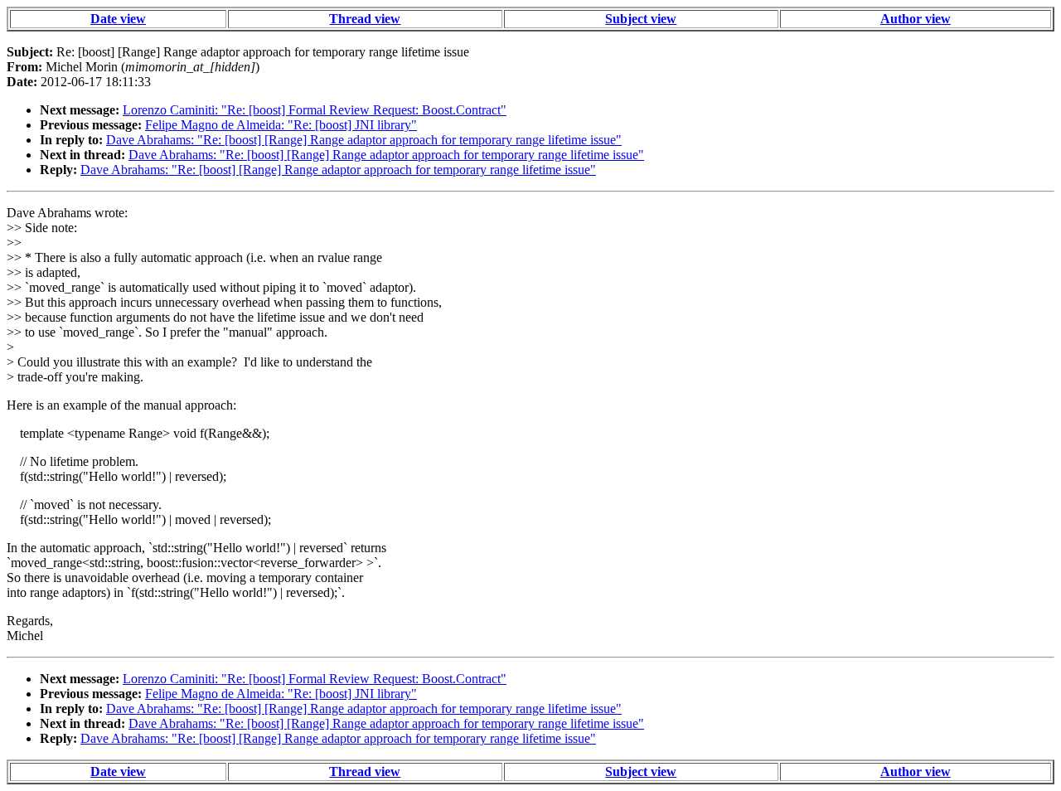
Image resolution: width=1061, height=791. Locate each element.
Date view (118, 19)
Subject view (640, 19)
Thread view (364, 19)
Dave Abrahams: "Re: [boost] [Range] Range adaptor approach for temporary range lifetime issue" (364, 140)
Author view (915, 19)
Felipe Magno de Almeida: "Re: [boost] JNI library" (281, 125)
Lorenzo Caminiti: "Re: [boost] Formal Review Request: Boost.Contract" (314, 110)
